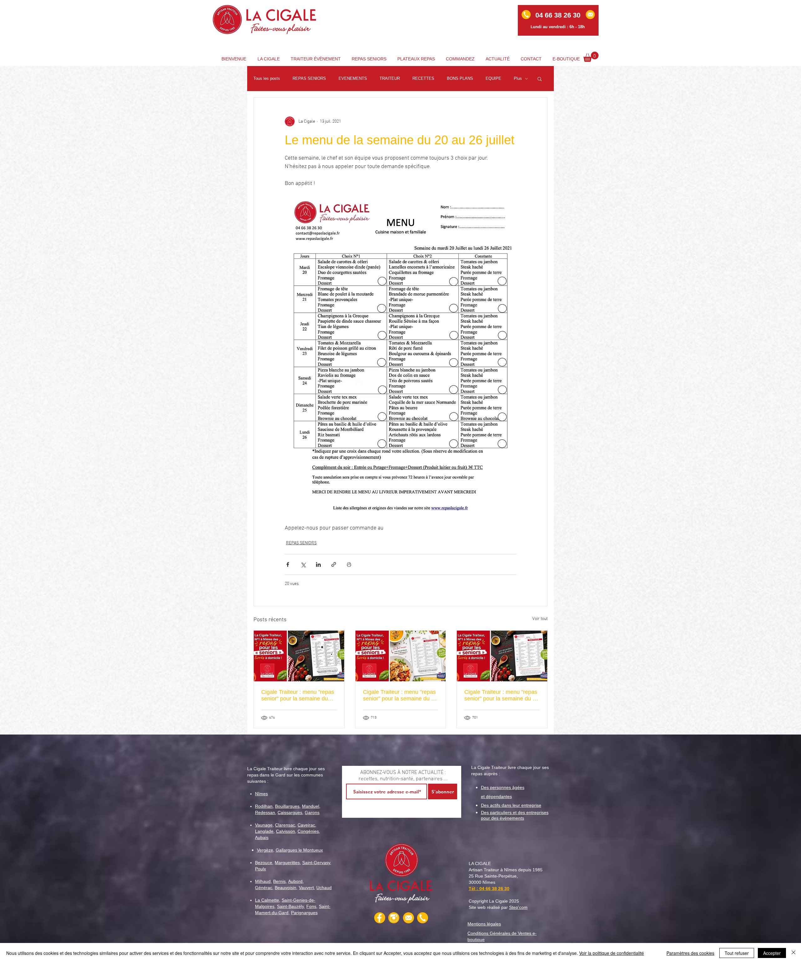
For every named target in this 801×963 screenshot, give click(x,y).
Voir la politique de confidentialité (611, 953)
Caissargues (290, 812)
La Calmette (267, 900)
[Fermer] (793, 953)
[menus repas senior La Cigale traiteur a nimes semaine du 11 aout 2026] (502, 656)
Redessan (265, 812)
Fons (311, 906)
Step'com (518, 907)
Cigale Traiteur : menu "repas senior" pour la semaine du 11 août (501, 695)
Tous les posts (266, 78)
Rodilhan (264, 806)
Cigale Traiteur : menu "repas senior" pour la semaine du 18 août (400, 695)
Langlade (264, 831)
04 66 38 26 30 (494, 888)
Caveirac (306, 824)
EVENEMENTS (353, 78)
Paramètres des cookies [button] (690, 953)
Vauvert (306, 887)
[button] (591, 57)
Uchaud (324, 887)
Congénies (308, 831)
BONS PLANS (460, 78)
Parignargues (304, 912)
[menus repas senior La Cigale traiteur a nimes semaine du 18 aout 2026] (400, 656)
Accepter (772, 953)
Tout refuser (737, 953)
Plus (518, 78)
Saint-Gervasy (316, 862)
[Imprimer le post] (349, 564)
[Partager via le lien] (334, 564)
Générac (263, 887)
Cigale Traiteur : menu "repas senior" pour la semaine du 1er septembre (297, 695)
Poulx (260, 868)
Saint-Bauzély (290, 906)
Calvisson (285, 831)
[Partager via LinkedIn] (318, 564)
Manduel (310, 806)
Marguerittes (287, 862)
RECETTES (423, 78)
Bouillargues (287, 806)
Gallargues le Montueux (299, 850)
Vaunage (264, 824)
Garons (312, 812)
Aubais (261, 837)
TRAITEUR (390, 78)
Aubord (295, 881)
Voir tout (540, 619)
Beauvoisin (285, 887)
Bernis (279, 881)
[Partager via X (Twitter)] (303, 564)
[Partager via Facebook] (288, 564)
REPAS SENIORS (309, 78)
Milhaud (263, 881)
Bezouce (263, 862)
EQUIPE (493, 78)
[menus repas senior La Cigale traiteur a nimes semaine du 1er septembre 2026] (299, 656)
